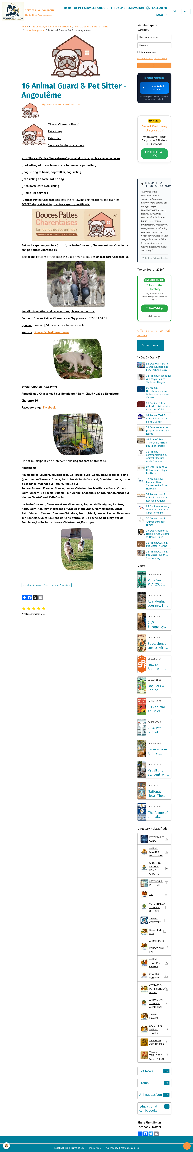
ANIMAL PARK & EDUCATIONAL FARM (158, 946)
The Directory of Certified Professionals (51, 26)
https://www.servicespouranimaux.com (60, 104)
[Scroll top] (187, 1146)
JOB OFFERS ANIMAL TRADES (158, 1029)
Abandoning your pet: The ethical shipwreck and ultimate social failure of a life (158, 603)
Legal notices (61, 1147)
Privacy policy (111, 1147)
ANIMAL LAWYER (158, 1016)
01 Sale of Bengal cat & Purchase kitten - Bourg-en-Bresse (158, 442)
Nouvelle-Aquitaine (34, 30)
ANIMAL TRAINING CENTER (158, 963)
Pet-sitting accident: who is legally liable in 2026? (158, 772)
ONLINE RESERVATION (129, 8)
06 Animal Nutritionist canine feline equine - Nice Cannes (157, 392)
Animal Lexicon (150, 1095)
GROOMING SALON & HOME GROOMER (159, 868)
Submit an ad (151, 345)
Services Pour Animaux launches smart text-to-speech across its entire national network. (158, 751)
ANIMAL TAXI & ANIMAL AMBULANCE (159, 1003)
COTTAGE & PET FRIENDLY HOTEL (159, 989)
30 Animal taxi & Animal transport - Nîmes (156, 521)
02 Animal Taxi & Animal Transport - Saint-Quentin (156, 418)
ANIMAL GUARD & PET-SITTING (91, 26)
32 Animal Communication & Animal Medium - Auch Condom (156, 456)
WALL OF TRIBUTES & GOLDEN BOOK (158, 1055)
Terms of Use (77, 1147)
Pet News (146, 1071)
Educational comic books (148, 1108)
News (160, 14)
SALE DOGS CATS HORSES (158, 1042)
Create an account (145, 58)
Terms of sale (94, 1147)
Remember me (148, 52)
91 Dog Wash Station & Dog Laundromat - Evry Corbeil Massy (158, 367)
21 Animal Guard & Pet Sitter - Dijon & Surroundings (157, 555)
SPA (158, 894)
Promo (144, 1083)
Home (67, 8)
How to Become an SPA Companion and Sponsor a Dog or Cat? (158, 667)
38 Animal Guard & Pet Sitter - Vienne (157, 544)
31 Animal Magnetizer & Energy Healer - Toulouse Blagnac (158, 379)
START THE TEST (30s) (154, 153)
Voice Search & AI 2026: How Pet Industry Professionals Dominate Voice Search (157, 582)
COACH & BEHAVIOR (158, 975)
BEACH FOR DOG (158, 931)
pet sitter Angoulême (60, 585)
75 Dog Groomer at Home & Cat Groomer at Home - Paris (158, 534)
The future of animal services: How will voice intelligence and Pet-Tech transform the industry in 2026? (158, 815)
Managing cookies (130, 1147)
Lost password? (160, 58)
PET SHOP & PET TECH (158, 883)
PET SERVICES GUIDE (92, 8)
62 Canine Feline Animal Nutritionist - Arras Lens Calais (158, 406)
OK (154, 65)
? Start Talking (154, 308)
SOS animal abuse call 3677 (156, 709)
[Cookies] (6, 1145)
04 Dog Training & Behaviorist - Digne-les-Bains (157, 470)
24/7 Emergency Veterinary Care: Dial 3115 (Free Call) (155, 624)
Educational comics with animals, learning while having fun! (158, 646)
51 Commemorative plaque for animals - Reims (157, 430)
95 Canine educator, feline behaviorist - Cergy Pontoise (157, 509)
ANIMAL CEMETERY (158, 920)
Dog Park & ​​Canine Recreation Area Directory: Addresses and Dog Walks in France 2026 (158, 688)
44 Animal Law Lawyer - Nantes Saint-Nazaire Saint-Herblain (157, 483)
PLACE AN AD (158, 8)
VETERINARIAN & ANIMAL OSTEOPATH (159, 907)
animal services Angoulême (35, 585)
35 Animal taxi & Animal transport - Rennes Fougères (156, 497)
